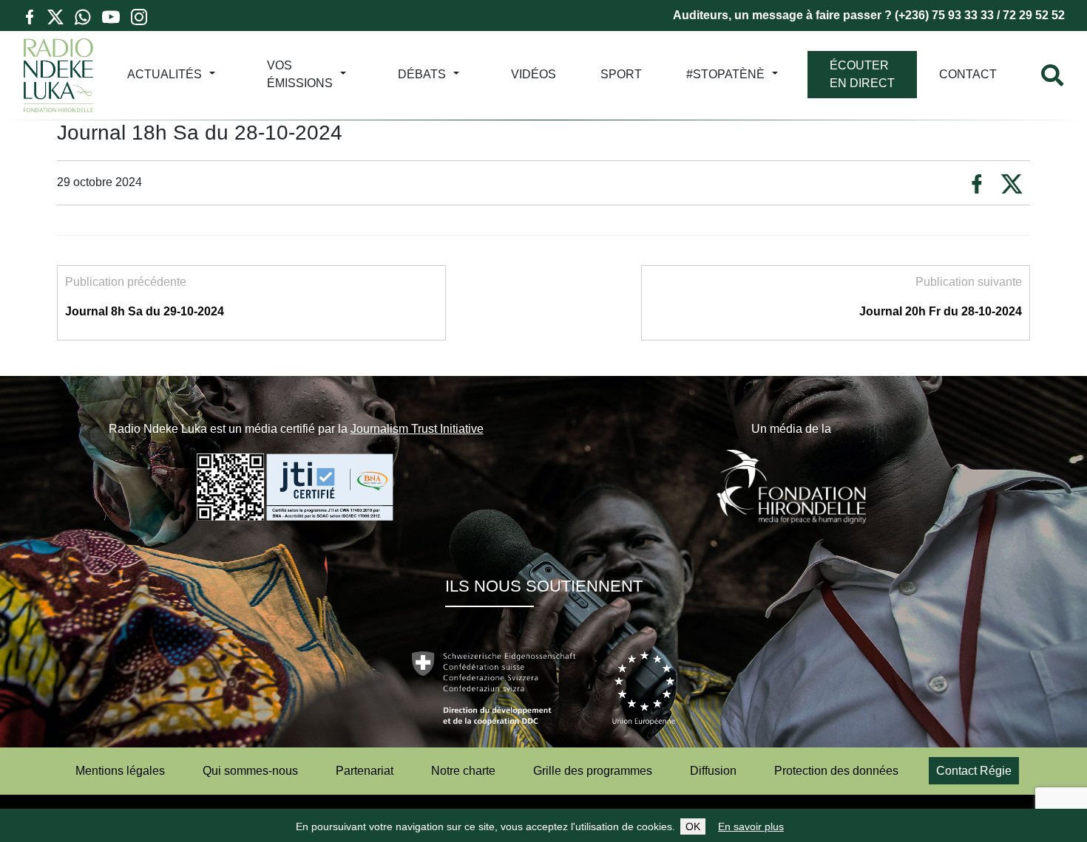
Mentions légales (120, 770)
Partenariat (364, 770)
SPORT (621, 74)
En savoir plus (751, 826)
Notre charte (463, 770)
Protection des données (836, 770)
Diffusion (713, 770)
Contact (968, 74)
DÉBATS (422, 74)
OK (692, 826)
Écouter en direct (862, 74)
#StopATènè (725, 74)
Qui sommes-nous (250, 770)
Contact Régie (974, 770)
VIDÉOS (533, 74)
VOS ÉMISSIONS (300, 74)
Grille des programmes (592, 770)
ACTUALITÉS (164, 74)
